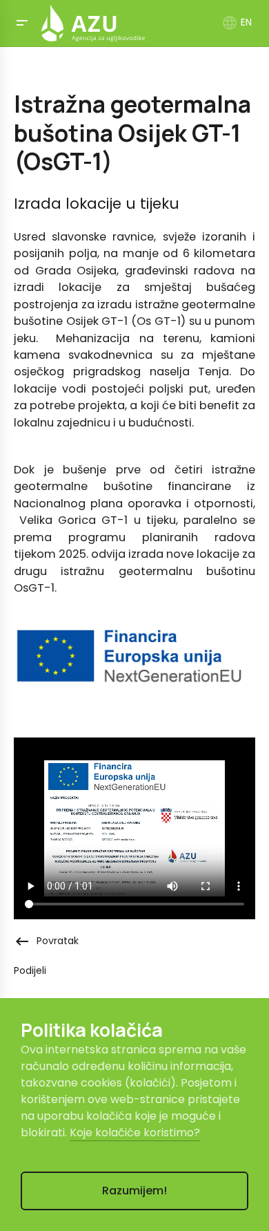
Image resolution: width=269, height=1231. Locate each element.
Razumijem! (134, 1191)
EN (236, 22)
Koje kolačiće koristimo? (135, 1132)
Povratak (46, 941)
